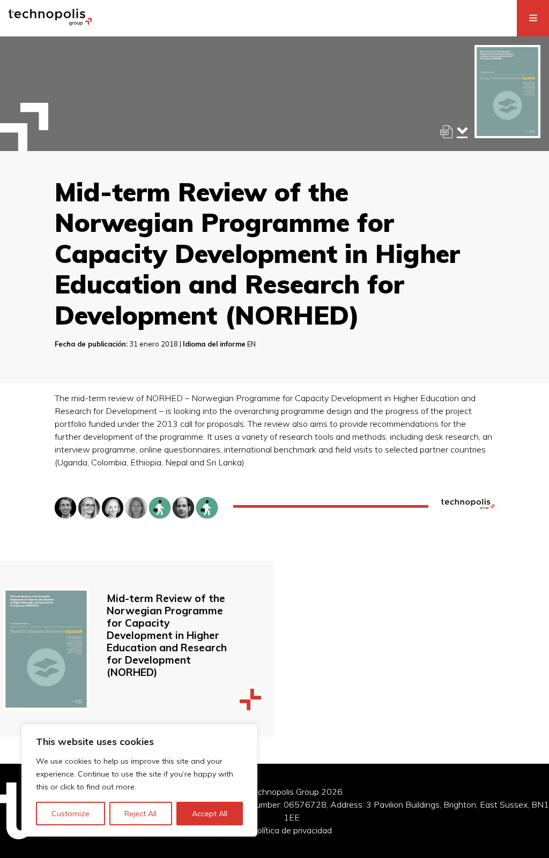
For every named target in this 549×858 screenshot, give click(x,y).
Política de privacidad (291, 830)
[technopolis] (50, 22)
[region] (139, 780)
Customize (70, 813)
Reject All (140, 813)
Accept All (209, 813)
